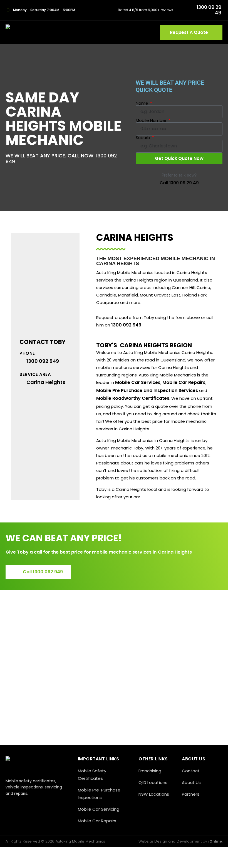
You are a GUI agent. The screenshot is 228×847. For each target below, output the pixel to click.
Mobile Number (152, 120)
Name (142, 103)
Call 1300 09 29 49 (179, 183)
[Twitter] (21, 805)
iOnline (215, 841)
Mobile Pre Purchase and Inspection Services (147, 390)
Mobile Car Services (137, 382)
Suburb (143, 137)
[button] (147, 32)
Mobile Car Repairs (183, 382)
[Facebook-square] (9, 805)
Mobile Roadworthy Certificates (132, 398)
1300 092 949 (126, 325)
